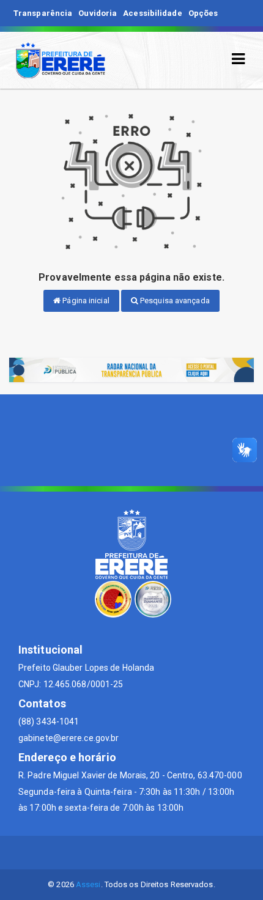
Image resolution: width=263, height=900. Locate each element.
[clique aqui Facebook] (132, 852)
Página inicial (85, 300)
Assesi (88, 884)
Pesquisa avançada (174, 300)
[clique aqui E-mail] (102, 852)
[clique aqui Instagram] (161, 852)
